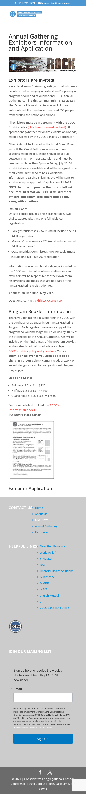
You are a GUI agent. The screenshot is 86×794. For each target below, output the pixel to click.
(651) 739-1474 (26, 3)
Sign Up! (43, 738)
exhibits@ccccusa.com (49, 300)
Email (17, 688)
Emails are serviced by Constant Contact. (33, 727)
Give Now (41, 520)
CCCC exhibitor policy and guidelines (32, 351)
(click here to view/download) (47, 127)
